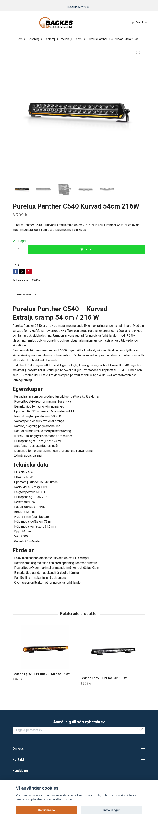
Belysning (34, 39)
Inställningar (111, 810)
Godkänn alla (46, 810)
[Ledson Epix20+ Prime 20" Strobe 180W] (45, 647)
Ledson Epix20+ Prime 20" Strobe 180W (41, 674)
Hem (20, 39)
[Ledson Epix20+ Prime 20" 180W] (112, 649)
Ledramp (50, 39)
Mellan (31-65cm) (71, 39)
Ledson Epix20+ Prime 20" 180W (103, 678)
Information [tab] (27, 294)
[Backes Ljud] (73, 23)
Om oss (18, 748)
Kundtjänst (20, 770)
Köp (89, 249)
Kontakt (18, 759)
